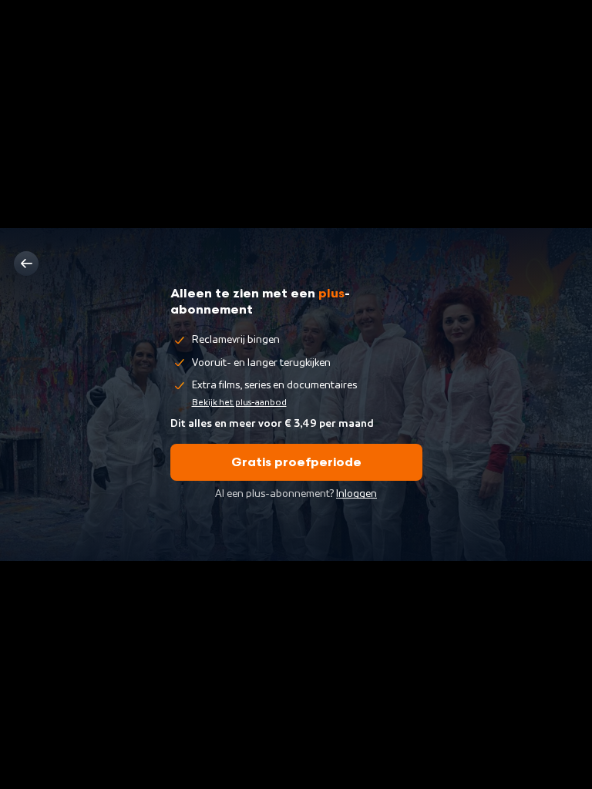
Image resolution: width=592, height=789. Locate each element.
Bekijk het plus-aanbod (239, 402)
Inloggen (356, 494)
